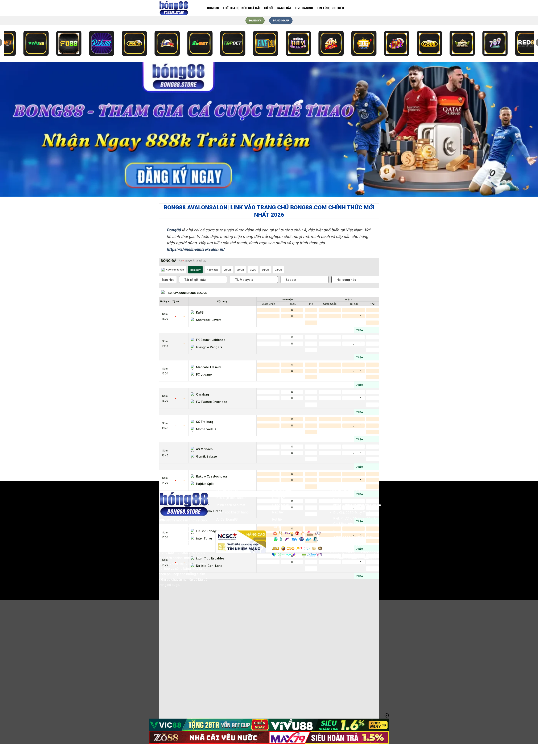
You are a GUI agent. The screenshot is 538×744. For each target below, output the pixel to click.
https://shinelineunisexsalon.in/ (357, 505)
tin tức (323, 8)
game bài (284, 8)
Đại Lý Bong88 (226, 527)
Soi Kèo (338, 8)
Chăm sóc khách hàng (232, 512)
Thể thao (230, 8)
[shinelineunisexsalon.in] (180, 8)
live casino (304, 8)
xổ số (268, 8)
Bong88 (213, 8)
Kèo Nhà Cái (250, 8)
